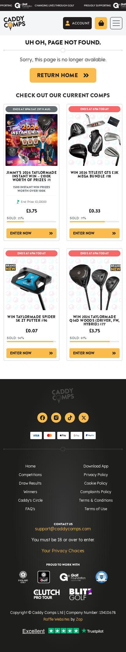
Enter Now (21, 233)
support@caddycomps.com (63, 529)
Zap (79, 619)
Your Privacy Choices (63, 550)
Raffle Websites (56, 619)
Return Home (57, 75)
